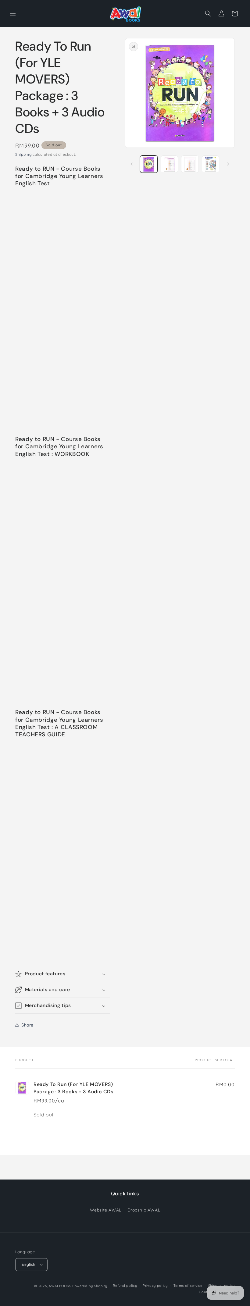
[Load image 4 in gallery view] (211, 164)
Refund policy (125, 1285)
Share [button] (27, 1025)
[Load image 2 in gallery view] (169, 164)
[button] (13, 13)
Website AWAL (105, 1210)
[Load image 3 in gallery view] (190, 164)
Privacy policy (155, 1285)
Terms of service (187, 1285)
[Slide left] (131, 164)
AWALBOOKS (60, 1286)
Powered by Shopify (89, 1286)
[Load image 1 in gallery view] (149, 164)
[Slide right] (228, 164)
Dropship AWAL (143, 1210)
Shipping (23, 154)
